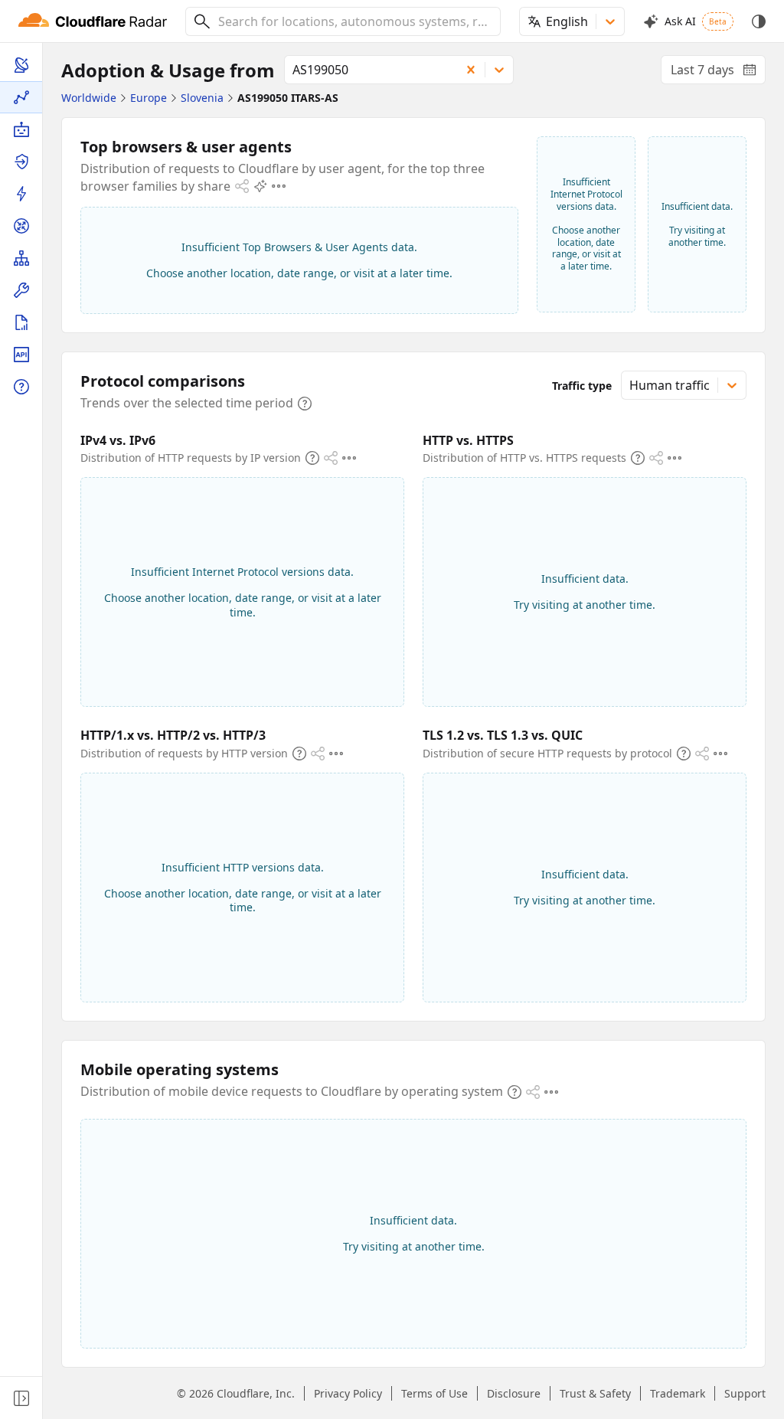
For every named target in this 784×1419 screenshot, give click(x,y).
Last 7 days (718, 72)
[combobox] (353, 21)
